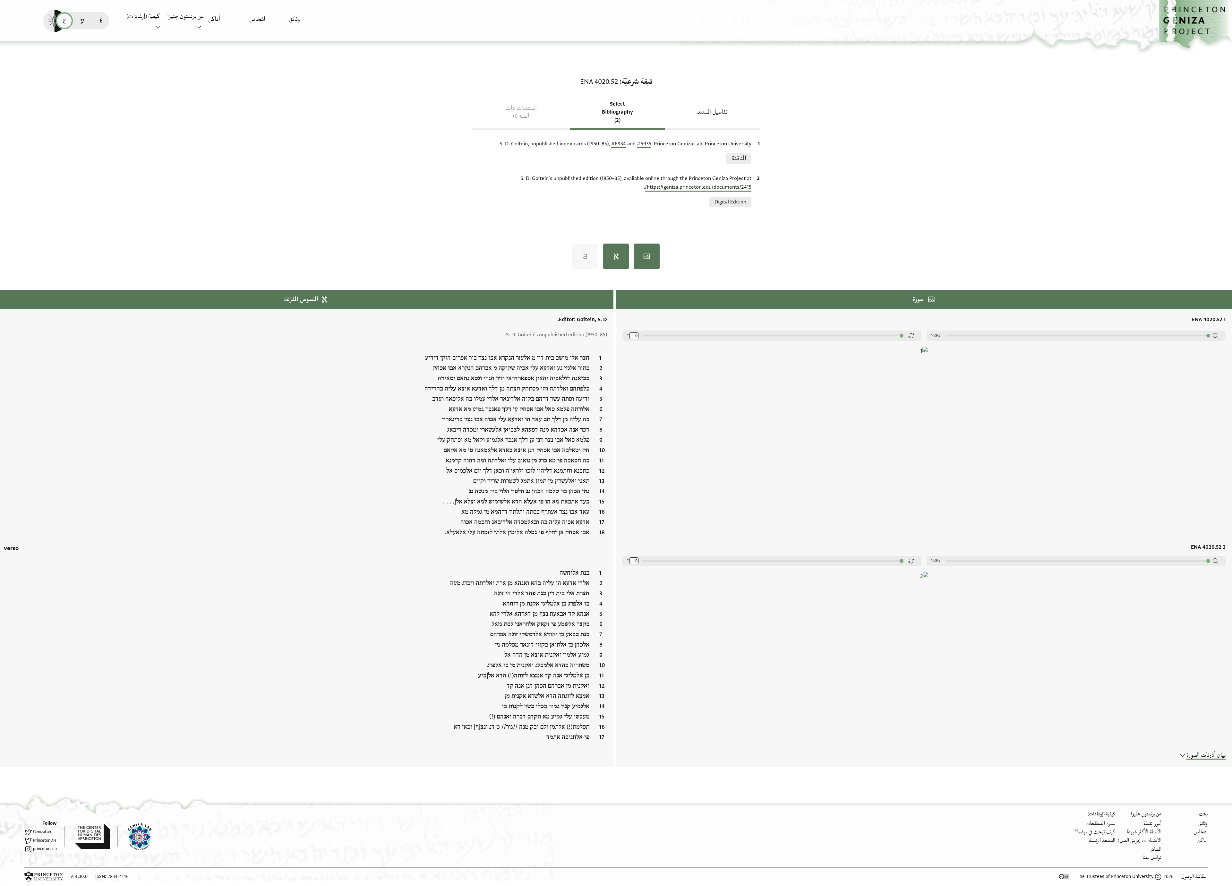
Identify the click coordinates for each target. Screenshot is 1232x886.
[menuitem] (308, 22)
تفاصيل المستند (712, 112)
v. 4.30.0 (79, 876)
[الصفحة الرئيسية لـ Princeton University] (43, 876)
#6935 (644, 144)
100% (935, 335)
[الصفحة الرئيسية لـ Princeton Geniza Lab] (134, 836)
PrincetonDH (44, 840)
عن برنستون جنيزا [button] (185, 16)
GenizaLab (42, 831)
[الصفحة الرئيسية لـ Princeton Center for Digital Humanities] (87, 836)
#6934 (618, 144)
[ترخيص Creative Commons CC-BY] (1064, 876)
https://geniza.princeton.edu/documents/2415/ (698, 187)
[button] (1195, 24)
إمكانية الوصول (1194, 876)
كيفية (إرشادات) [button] (143, 16)
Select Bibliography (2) (617, 112)
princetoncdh (45, 848)
